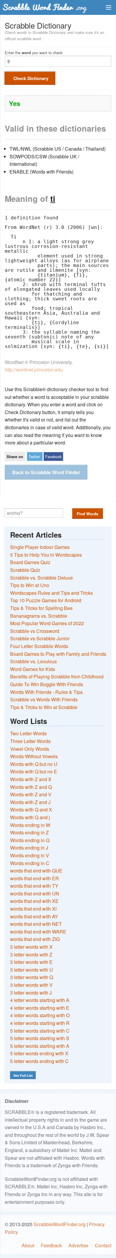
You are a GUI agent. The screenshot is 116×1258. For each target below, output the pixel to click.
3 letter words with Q (31, 977)
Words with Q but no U (33, 764)
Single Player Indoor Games (40, 547)
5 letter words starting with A (39, 1045)
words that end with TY (34, 885)
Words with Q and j (30, 817)
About (28, 1245)
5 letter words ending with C (39, 1061)
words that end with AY (34, 916)
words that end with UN (34, 893)
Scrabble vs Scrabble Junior (40, 638)
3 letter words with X (31, 946)
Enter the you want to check (33, 52)
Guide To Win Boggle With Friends (46, 684)
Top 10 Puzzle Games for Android (45, 600)
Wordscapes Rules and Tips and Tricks (51, 592)
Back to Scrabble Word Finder (46, 472)
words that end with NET (36, 923)
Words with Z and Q (31, 786)
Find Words (87, 513)
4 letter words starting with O (40, 1015)
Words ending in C (29, 863)
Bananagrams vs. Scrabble (38, 615)
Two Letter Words (28, 733)
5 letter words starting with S (39, 1038)
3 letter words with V (31, 984)
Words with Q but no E (33, 771)
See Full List (23, 1075)
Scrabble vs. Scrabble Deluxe (41, 577)
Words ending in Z (29, 832)
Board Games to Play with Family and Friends (58, 653)
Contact (103, 1245)
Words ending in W (30, 825)
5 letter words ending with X (39, 1053)
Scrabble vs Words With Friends (44, 699)
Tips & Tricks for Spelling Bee (41, 608)
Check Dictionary (30, 78)
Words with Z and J (30, 802)
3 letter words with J (31, 992)
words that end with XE (34, 901)
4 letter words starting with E (39, 1007)
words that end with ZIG (35, 939)
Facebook (53, 456)
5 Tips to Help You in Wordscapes (46, 554)
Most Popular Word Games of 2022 (47, 623)
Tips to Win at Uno (29, 585)
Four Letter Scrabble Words (39, 646)
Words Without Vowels (34, 756)
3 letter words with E (31, 962)
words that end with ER (34, 878)
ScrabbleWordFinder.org (59, 1224)
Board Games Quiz (30, 562)
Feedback (51, 1245)
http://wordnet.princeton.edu (34, 369)
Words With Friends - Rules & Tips (46, 692)
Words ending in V (29, 855)
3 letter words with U (31, 969)
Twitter (34, 456)
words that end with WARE (38, 931)
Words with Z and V (30, 794)
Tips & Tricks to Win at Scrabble (43, 707)
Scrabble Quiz (25, 569)
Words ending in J (29, 847)
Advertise (78, 1245)
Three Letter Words (30, 741)
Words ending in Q (29, 840)
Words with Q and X (31, 809)
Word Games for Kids (32, 669)
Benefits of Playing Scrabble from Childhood (57, 676)
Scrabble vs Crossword (34, 631)
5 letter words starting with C (40, 1030)
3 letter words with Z (31, 954)
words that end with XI (33, 908)
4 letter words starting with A (39, 1000)
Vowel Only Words (29, 748)
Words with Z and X (30, 779)
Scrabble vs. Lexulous (33, 661)
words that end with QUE (36, 870)
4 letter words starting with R (40, 1023)
